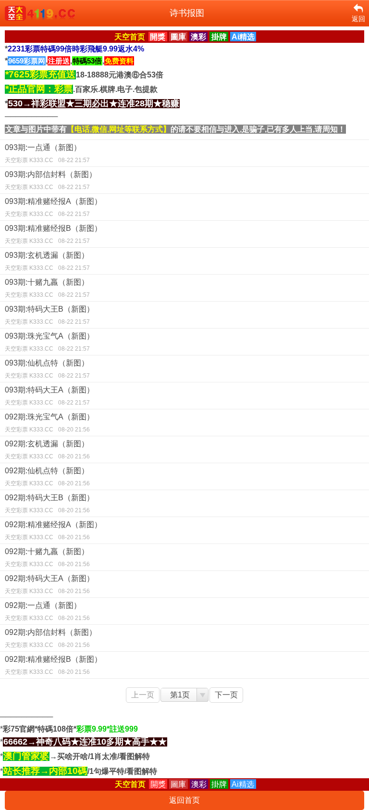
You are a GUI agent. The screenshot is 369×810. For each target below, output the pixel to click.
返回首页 (184, 800)
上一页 (142, 695)
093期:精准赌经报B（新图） (53, 234)
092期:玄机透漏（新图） (47, 450)
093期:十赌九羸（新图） (47, 288)
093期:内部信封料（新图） (51, 180)
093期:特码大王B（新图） (49, 315)
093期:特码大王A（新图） (49, 396)
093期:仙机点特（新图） (47, 369)
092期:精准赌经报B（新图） (53, 665)
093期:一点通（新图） (47, 153)
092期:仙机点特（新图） (47, 477)
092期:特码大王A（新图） (49, 584)
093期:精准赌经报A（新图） (53, 207)
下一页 (226, 695)
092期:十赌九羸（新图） (47, 557)
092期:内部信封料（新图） (51, 638)
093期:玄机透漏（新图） (47, 261)
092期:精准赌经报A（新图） (53, 530)
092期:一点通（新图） (47, 611)
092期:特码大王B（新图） (49, 504)
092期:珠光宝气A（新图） (49, 423)
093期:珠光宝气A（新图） (49, 342)
